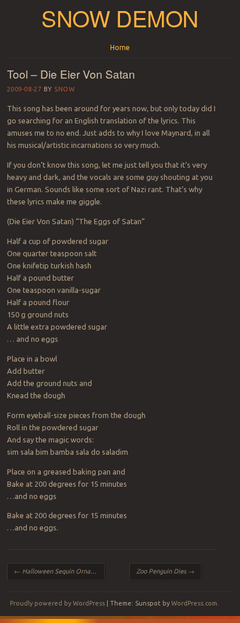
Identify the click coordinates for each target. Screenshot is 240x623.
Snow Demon (120, 18)
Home (120, 47)
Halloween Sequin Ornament (59, 571)
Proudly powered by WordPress (57, 603)
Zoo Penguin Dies (165, 571)
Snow (64, 89)
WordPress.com (194, 603)
